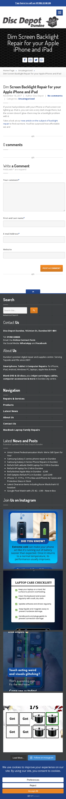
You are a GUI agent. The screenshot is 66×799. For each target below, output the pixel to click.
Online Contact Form (24, 340)
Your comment (11, 180)
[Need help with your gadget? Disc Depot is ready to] (33, 722)
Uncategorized (25, 70)
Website (7, 249)
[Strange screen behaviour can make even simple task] (33, 661)
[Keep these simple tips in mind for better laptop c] (33, 600)
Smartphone (10, 366)
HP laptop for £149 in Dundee (25, 468)
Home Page (8, 70)
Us (8, 417)
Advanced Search (10, 315)
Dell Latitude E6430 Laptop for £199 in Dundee (33, 465)
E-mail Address (11, 233)
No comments (55, 95)
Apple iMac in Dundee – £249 (27, 471)
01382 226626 (13, 337)
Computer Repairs (37, 366)
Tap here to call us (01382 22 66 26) (33, 3)
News (10, 411)
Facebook (41, 343)
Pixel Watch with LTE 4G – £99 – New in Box (31, 490)
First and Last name (14, 218)
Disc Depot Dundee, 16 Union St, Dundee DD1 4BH (29, 330)
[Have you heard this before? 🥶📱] (33, 539)
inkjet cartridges (40, 375)
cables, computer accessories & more (30, 377)
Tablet (21, 366)
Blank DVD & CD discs (14, 375)
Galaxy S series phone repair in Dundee (31, 458)
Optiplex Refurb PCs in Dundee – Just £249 (29, 474)
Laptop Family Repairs (21, 429)
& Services (14, 399)
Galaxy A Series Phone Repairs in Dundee (32, 461)
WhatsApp (25, 343)
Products (8, 404)
